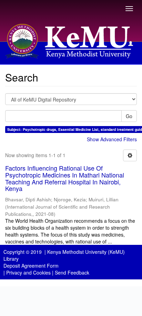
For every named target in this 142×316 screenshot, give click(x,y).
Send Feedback (72, 272)
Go (129, 116)
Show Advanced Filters (112, 139)
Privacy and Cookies (28, 272)
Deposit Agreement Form (31, 265)
